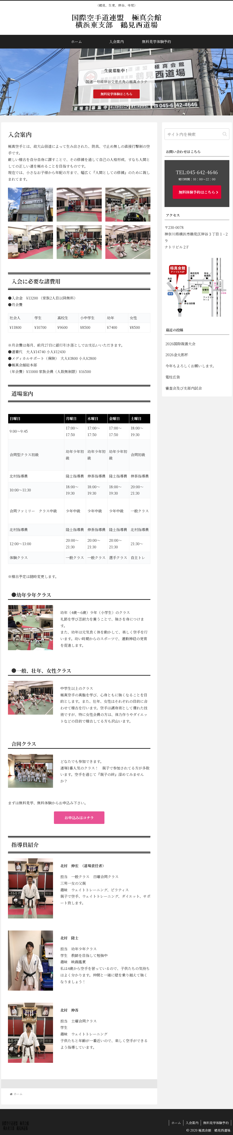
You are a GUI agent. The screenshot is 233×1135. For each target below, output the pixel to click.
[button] (225, 134)
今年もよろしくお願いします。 (190, 365)
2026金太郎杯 (176, 354)
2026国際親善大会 (180, 343)
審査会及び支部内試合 (183, 388)
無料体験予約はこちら (197, 192)
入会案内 (192, 1122)
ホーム (176, 1122)
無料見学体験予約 (216, 1122)
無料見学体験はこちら (116, 94)
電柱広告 (172, 377)
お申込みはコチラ (79, 817)
